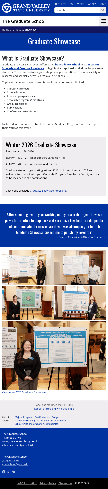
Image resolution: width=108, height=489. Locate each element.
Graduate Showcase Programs (48, 190)
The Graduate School (23, 21)
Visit (80, 4)
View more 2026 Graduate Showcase (24, 392)
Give (103, 4)
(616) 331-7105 (10, 460)
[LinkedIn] (13, 472)
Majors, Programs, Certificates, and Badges (37, 417)
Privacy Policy (48, 483)
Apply (92, 4)
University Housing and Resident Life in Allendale (40, 420)
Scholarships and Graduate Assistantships (36, 423)
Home (5, 29)
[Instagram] (9, 472)
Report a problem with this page (54, 408)
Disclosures (65, 483)
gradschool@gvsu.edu (15, 464)
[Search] (103, 10)
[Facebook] (4, 472)
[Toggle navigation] (103, 21)
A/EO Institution (27, 483)
